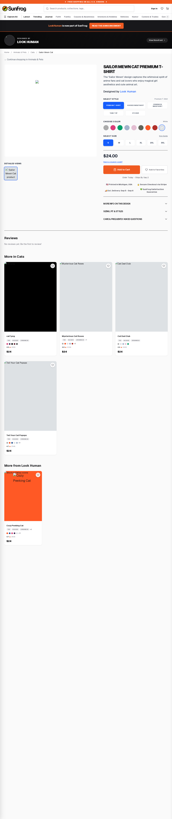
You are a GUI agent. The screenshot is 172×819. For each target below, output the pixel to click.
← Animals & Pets (23, 59)
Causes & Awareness (84, 17)
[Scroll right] (167, 17)
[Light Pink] (134, 127)
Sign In (154, 8)
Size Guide (163, 136)
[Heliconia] (113, 127)
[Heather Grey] (106, 127)
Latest (27, 17)
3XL (163, 143)
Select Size (110, 136)
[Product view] (11, 173)
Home (6, 52)
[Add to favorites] (52, 266)
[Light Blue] (127, 127)
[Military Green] (141, 127)
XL (141, 143)
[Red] (155, 127)
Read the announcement (106, 26)
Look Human (128, 91)
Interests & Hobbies (107, 17)
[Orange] (148, 127)
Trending (37, 17)
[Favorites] (162, 8)
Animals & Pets (19, 52)
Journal (49, 17)
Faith (58, 17)
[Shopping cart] (167, 8)
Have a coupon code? (113, 162)
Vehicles (124, 17)
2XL (152, 143)
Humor (135, 17)
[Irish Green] (120, 127)
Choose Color (111, 121)
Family (67, 17)
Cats (33, 52)
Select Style (111, 99)
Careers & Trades (150, 17)
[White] (162, 127)
